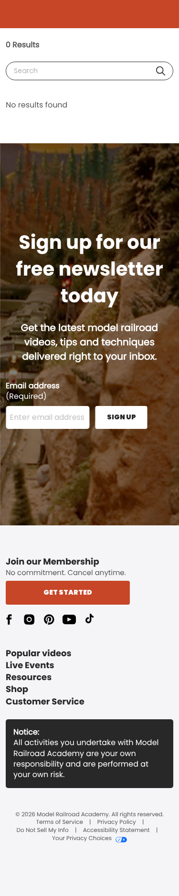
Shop (17, 689)
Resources (29, 677)
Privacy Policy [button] (116, 822)
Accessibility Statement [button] (116, 830)
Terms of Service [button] (59, 822)
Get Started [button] (67, 592)
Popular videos (39, 654)
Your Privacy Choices (82, 839)
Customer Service (45, 702)
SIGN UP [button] (121, 417)
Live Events (30, 666)
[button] (160, 71)
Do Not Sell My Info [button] (43, 830)
